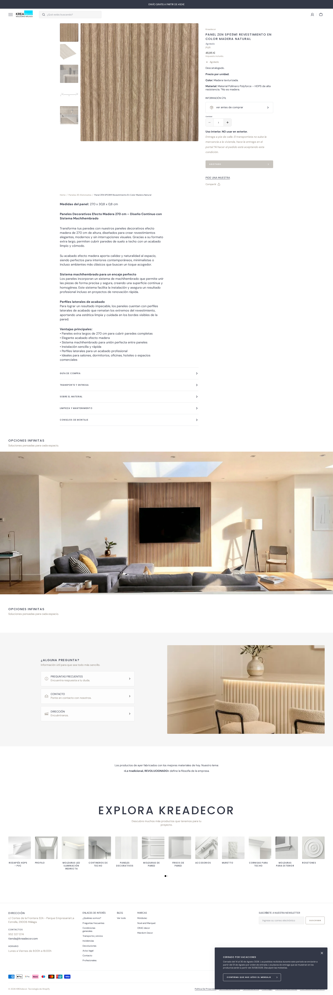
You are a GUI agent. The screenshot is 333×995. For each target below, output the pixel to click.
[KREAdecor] (24, 14)
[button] (321, 14)
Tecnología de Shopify (39, 989)
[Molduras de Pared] (153, 847)
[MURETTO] (233, 847)
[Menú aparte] (11, 14)
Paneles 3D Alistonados (80, 195)
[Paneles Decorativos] (126, 847)
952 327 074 (16, 934)
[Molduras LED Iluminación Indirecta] (73, 847)
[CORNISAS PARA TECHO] (260, 847)
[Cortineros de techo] (99, 847)
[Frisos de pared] (180, 847)
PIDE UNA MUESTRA (218, 178)
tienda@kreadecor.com (23, 938)
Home (63, 195)
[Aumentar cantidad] (227, 122)
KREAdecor (21, 989)
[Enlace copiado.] (211, 193)
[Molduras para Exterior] (286, 847)
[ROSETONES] (313, 847)
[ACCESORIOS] (206, 847)
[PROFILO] (46, 847)
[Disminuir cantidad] (209, 122)
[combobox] (73, 14)
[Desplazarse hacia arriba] (329, 991)
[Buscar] (42, 14)
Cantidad (209, 117)
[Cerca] (322, 953)
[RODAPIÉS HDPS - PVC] (19, 847)
